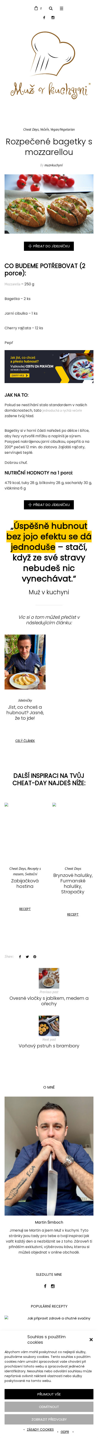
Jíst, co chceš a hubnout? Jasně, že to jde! (25, 712)
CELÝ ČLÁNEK (25, 740)
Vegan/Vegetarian (62, 129)
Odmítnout (49, 1406)
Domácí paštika (73, 875)
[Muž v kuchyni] (49, 65)
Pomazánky (81, 868)
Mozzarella (12, 284)
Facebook (20, 956)
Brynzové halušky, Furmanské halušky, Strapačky (25, 883)
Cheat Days (31, 129)
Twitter (27, 956)
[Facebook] (44, 17)
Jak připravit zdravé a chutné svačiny (58, 1318)
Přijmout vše (49, 1394)
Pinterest (34, 956)
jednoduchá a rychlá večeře (62, 410)
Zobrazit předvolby (49, 1419)
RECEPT (25, 914)
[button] (91, 1339)
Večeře (44, 129)
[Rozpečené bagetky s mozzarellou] (49, 203)
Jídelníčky (25, 700)
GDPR (65, 1432)
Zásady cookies (40, 1429)
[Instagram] (53, 17)
